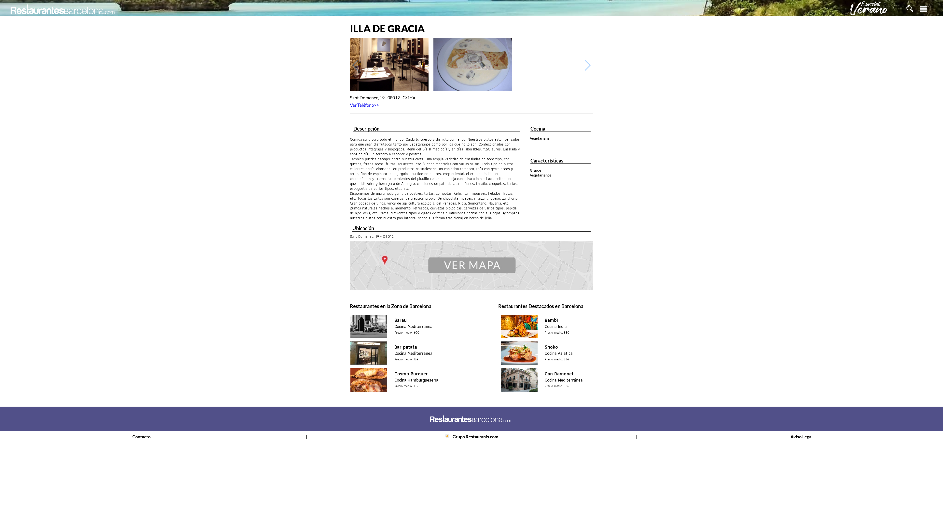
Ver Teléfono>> (364, 105)
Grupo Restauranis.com (475, 436)
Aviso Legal (801, 436)
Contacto (141, 436)
